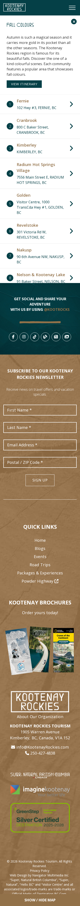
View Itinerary (24, 84)
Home (40, 540)
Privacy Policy (39, 870)
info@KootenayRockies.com (42, 747)
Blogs (40, 548)
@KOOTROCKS (57, 309)
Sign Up (40, 480)
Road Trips (40, 564)
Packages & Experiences (40, 573)
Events (40, 556)
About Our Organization (40, 716)
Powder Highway (38, 581)
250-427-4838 (42, 753)
